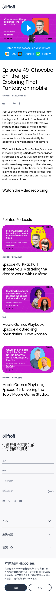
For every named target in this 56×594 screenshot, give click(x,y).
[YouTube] (20, 501)
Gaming (22, 95)
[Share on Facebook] (19, 103)
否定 (40, 587)
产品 (5, 521)
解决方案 (7, 534)
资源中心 (7, 547)
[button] (52, 6)
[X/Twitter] (9, 501)
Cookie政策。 (32, 578)
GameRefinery (9, 95)
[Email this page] (3, 103)
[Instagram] (15, 501)
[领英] (3, 501)
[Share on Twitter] (9, 104)
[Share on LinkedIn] (14, 103)
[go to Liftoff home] (8, 7)
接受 (16, 587)
